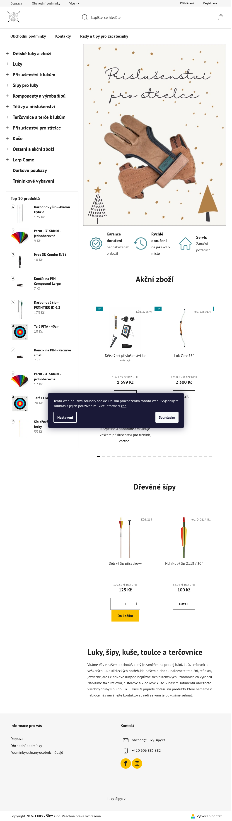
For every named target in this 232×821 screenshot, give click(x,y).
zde (123, 405)
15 (175, 456)
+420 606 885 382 (146, 750)
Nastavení (65, 417)
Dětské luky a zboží (32, 53)
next (218, 380)
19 (195, 456)
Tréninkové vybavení (33, 181)
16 (180, 456)
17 (185, 456)
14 (170, 456)
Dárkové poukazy (30, 170)
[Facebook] (126, 763)
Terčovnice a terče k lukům (39, 117)
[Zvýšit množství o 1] (136, 604)
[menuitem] (28, 36)
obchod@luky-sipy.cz (148, 740)
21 (205, 456)
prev (91, 380)
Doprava (16, 3)
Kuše (18, 138)
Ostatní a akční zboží (33, 149)
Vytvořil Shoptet (209, 816)
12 (159, 456)
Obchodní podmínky (46, 3)
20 (200, 456)
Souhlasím (167, 417)
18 (190, 456)
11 (154, 456)
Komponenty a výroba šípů (39, 96)
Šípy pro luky (25, 85)
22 (210, 456)
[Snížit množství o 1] (114, 604)
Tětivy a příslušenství (34, 106)
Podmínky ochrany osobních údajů (36, 752)
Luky (17, 64)
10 (149, 456)
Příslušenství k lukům (34, 75)
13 (165, 456)
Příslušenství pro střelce (37, 128)
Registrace (210, 3)
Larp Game (23, 160)
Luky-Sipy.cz (116, 798)
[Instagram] (137, 763)
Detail (183, 604)
